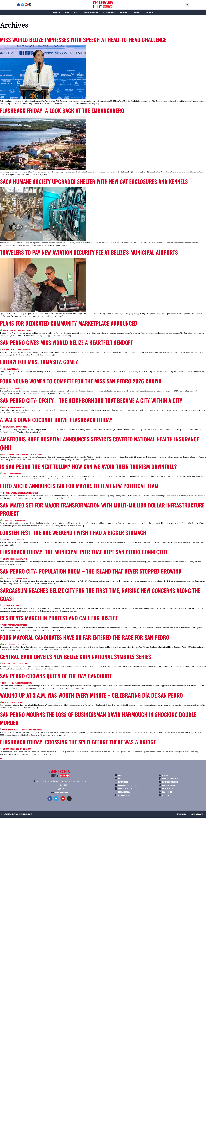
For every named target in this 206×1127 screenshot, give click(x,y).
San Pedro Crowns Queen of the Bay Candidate (56, 676)
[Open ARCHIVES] (128, 12)
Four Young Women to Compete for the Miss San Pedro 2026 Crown (80, 381)
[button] (187, 5)
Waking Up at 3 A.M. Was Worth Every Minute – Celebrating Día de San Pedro (91, 695)
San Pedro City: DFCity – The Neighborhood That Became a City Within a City (91, 400)
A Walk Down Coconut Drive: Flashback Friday (56, 420)
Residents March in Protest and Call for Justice (59, 618)
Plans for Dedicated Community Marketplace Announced (68, 323)
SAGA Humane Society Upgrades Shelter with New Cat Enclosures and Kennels (94, 181)
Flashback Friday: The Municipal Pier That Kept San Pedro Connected (83, 552)
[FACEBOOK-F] (18, 4)
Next (2, 758)
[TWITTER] (22, 4)
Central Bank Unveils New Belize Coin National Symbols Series (75, 657)
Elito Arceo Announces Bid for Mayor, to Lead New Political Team (79, 486)
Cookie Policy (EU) (197, 814)
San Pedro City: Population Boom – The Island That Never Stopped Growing (91, 571)
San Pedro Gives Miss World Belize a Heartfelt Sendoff (66, 342)
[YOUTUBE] (26, 4)
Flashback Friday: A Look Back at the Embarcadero (62, 110)
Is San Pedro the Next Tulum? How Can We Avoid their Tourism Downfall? (88, 466)
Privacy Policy (181, 814)
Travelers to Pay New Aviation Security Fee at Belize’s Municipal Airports (89, 252)
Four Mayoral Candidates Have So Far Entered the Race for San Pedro (84, 637)
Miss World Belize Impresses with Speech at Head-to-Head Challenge (83, 40)
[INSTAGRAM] (29, 4)
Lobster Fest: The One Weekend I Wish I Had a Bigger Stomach (73, 532)
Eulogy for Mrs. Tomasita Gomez (39, 362)
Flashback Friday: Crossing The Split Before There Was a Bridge (78, 742)
